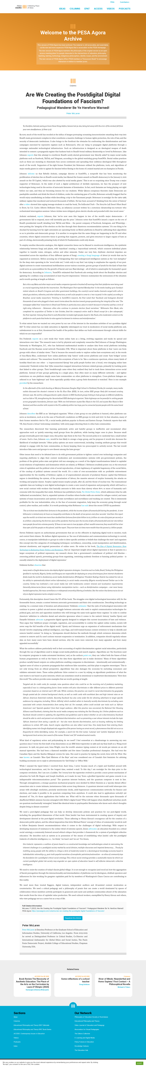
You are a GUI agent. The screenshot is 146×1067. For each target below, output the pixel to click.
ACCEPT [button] (139, 1063)
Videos (111, 8)
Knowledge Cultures (82, 1046)
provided (23, 382)
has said (84, 505)
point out (87, 655)
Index (16, 1046)
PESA (112, 2)
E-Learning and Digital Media (85, 1038)
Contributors (124, 2)
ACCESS (98, 8)
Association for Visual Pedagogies (87, 1029)
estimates (82, 605)
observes (38, 564)
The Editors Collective (82, 1034)
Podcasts (124, 8)
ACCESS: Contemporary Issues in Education (29, 1034)
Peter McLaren (73, 113)
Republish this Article (73, 918)
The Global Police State (91, 491)
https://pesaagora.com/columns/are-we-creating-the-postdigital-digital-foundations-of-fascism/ (68, 911)
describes (31, 413)
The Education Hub (81, 1050)
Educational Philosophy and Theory (87, 1021)
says (47, 439)
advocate (39, 619)
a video (27, 204)
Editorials (31, 1025)
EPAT (87, 8)
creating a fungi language (89, 255)
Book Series (32, 1029)
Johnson (48, 272)
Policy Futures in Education (84, 1042)
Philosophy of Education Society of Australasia (91, 1017)
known (27, 757)
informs (31, 173)
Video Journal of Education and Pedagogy (89, 1025)
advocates (92, 828)
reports (30, 154)
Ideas (62, 8)
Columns (75, 8)
